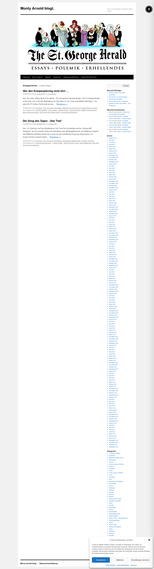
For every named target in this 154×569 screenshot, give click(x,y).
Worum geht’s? (37, 77)
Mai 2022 (112, 248)
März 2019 (112, 330)
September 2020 (113, 291)
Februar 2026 (113, 151)
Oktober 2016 (113, 393)
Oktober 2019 (113, 315)
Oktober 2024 (113, 185)
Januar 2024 (112, 205)
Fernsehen (38, 108)
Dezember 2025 (113, 155)
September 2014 (113, 447)
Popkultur (84, 141)
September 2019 (113, 317)
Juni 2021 (112, 272)
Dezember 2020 (113, 285)
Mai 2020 (112, 300)
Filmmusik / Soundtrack (54, 108)
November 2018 (113, 339)
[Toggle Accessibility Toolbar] (149, 9)
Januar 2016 (112, 412)
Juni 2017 (112, 375)
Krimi (110, 503)
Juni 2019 (112, 324)
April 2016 (112, 406)
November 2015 (113, 416)
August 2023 (112, 216)
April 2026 (112, 146)
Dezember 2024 (113, 181)
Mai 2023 (112, 222)
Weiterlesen (61, 104)
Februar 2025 (113, 177)
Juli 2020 (111, 295)
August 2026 (112, 138)
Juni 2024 (112, 194)
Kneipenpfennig (91, 110)
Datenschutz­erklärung (123, 565)
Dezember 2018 (113, 337)
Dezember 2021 (113, 259)
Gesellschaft (67, 141)
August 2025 (112, 164)
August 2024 (112, 190)
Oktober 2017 (113, 367)
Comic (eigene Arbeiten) (116, 473)
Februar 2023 (113, 229)
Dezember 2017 (113, 362)
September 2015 (113, 421)
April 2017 (112, 380)
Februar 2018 (113, 358)
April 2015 (112, 432)
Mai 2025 (112, 170)
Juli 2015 (111, 425)
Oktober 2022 (113, 237)
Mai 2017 (112, 378)
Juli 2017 (111, 373)
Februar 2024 (113, 203)
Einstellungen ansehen (140, 560)
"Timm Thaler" (52, 110)
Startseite (26, 77)
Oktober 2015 (113, 419)
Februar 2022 (113, 254)
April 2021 (112, 276)
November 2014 (113, 442)
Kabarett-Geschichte (115, 501)
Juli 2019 (111, 321)
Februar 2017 (113, 384)
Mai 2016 (112, 403)
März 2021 (112, 278)
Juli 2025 (111, 166)
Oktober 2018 (113, 341)
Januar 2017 (112, 386)
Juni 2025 (112, 168)
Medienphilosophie (114, 514)
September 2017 (113, 369)
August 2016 (112, 397)
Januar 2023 (112, 231)
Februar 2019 (113, 332)
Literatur (111, 505)
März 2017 (112, 382)
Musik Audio (113, 524)
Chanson (111, 466)
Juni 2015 (112, 427)
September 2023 (113, 213)
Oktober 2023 (113, 211)
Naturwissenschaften (115, 527)
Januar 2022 (112, 257)
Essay (110, 475)
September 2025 (113, 162)
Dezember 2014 (113, 440)
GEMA (83, 110)
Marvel (111, 509)
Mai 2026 (112, 144)
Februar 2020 (113, 306)
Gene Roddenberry (86, 143)
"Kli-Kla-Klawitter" (41, 110)
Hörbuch (111, 490)
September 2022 (113, 239)
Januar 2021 (112, 283)
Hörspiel (111, 494)
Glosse (111, 486)
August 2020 (112, 293)
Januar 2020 (112, 308)
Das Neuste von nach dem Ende (118, 97)
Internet (111, 496)
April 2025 (112, 172)
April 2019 (112, 328)
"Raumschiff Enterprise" (43, 143)
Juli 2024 (111, 192)
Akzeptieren (101, 560)
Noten (110, 529)
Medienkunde (67, 108)
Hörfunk (111, 492)
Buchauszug (112, 460)
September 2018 (113, 343)
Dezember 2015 (113, 414)
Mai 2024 (112, 196)
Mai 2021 (112, 274)
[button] (149, 540)
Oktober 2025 (113, 159)
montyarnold (52, 94)
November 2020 (113, 287)
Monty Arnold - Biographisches (82, 108)
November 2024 (113, 183)
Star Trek (96, 143)
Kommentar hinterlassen (69, 112)
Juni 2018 (112, 349)
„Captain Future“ (63, 110)
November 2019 (113, 313)
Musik (95, 108)
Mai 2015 (112, 429)
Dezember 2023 (113, 207)
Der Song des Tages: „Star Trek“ (42, 121)
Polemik (111, 535)
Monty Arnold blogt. (37, 8)
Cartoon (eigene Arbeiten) (116, 464)
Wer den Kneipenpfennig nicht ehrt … (46, 91)
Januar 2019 (112, 334)
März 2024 (112, 200)
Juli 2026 (111, 140)
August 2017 (112, 371)
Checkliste (112, 468)
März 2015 (112, 434)
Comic (111, 470)
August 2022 (112, 242)
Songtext (91, 141)
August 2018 (112, 345)
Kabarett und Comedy (115, 499)
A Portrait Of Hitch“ (115, 453)
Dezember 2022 (113, 233)
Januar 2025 (112, 179)
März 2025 (112, 175)
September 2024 (113, 188)
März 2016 (112, 408)
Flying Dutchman (74, 110)
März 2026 (112, 149)
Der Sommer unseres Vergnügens (118, 101)
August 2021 (112, 267)
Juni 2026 (112, 142)
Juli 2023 (111, 218)
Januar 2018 (112, 360)
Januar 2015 (112, 438)
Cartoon (111, 462)
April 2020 (112, 302)
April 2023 (112, 224)
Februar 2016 (113, 410)
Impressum (133, 565)
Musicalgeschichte (114, 520)
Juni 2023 (112, 220)
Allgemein (112, 455)
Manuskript (112, 507)
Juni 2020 (112, 298)
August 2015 (112, 423)
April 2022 (112, 250)
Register (48, 77)
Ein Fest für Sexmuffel (115, 99)
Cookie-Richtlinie (111, 565)
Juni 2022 (112, 246)
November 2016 (113, 391)
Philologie (112, 531)
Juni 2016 (112, 401)
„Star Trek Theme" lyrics (71, 143)
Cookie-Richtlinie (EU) (88, 77)
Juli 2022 (111, 244)
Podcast (111, 533)
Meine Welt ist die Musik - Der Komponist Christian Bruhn (41, 112)
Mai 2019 (112, 326)
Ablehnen (120, 560)
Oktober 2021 (113, 263)
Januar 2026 (112, 153)
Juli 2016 (111, 399)
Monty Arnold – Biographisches (118, 518)
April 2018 (112, 354)
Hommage (112, 488)
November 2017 (113, 365)
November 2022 (113, 235)
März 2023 (112, 226)
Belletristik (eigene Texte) (116, 457)
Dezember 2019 (113, 311)
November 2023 (113, 209)
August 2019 (112, 319)
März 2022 (112, 252)
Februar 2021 (113, 280)
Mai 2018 (112, 352)
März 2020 (112, 304)
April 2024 (112, 198)
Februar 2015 (113, 436)
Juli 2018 (111, 347)
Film (44, 108)
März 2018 (112, 356)
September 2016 (113, 395)
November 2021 (113, 261)
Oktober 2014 (113, 445)
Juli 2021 (111, 270)
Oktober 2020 (113, 289)
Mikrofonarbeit (113, 516)
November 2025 (113, 157)
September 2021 (113, 265)
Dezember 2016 (113, 388)
